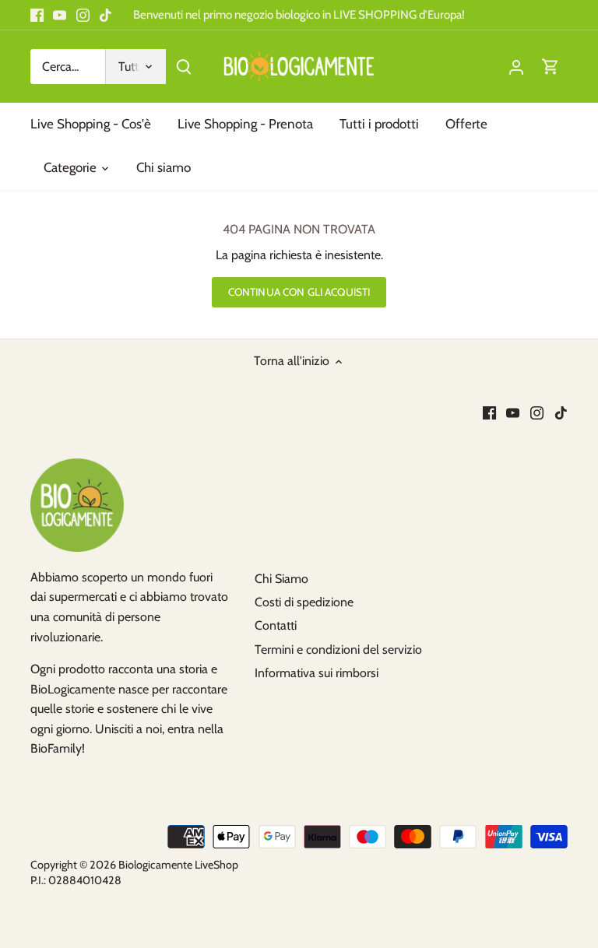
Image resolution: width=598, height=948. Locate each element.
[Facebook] (37, 14)
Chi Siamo (281, 578)
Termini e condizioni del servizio (338, 649)
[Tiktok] (105, 14)
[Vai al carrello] (550, 66)
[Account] (516, 66)
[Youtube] (59, 14)
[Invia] (184, 66)
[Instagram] (83, 14)
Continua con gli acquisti (299, 292)
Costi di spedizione (304, 602)
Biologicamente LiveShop (178, 865)
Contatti (276, 625)
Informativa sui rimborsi (316, 672)
